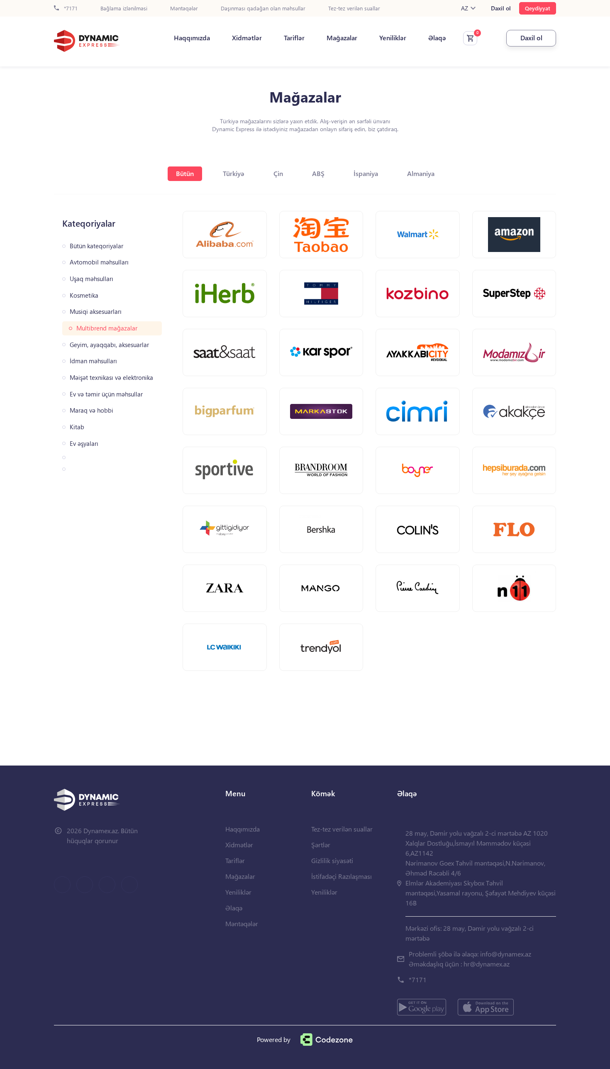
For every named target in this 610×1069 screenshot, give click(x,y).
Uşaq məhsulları (91, 279)
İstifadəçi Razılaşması (341, 876)
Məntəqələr (184, 8)
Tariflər (294, 38)
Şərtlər (320, 844)
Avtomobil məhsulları (99, 262)
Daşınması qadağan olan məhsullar (263, 8)
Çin (278, 173)
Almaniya (420, 173)
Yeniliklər (392, 38)
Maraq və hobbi (91, 410)
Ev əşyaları (84, 444)
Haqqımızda (192, 38)
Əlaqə (437, 38)
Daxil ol (501, 8)
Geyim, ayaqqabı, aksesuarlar (109, 345)
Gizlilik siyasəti (332, 860)
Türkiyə (233, 173)
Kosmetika (84, 295)
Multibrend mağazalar (106, 328)
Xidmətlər (247, 38)
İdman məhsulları (93, 361)
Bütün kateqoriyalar (96, 246)
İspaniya (366, 173)
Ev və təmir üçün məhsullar (106, 394)
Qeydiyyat (537, 8)
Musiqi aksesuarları (96, 312)
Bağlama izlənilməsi (123, 8)
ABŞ (318, 173)
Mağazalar (342, 38)
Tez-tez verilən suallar (354, 8)
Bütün (185, 173)
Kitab (77, 427)
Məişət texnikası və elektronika (111, 378)
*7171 (70, 8)
